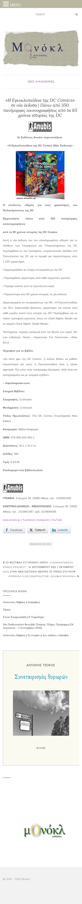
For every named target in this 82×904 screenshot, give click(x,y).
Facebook (29, 519)
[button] (6, 4)
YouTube (56, 519)
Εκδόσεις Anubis (40, 544)
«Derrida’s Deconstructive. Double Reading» (42, 576)
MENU (15, 4)
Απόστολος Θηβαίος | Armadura (21, 602)
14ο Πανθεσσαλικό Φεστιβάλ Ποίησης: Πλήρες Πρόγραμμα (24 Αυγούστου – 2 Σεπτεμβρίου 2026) (38, 626)
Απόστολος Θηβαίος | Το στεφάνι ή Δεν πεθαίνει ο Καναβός (36, 635)
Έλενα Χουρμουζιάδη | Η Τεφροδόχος (23, 617)
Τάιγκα (6, 609)
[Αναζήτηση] (76, 14)
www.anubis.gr (11, 519)
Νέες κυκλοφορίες (41, 81)
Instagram (43, 519)
